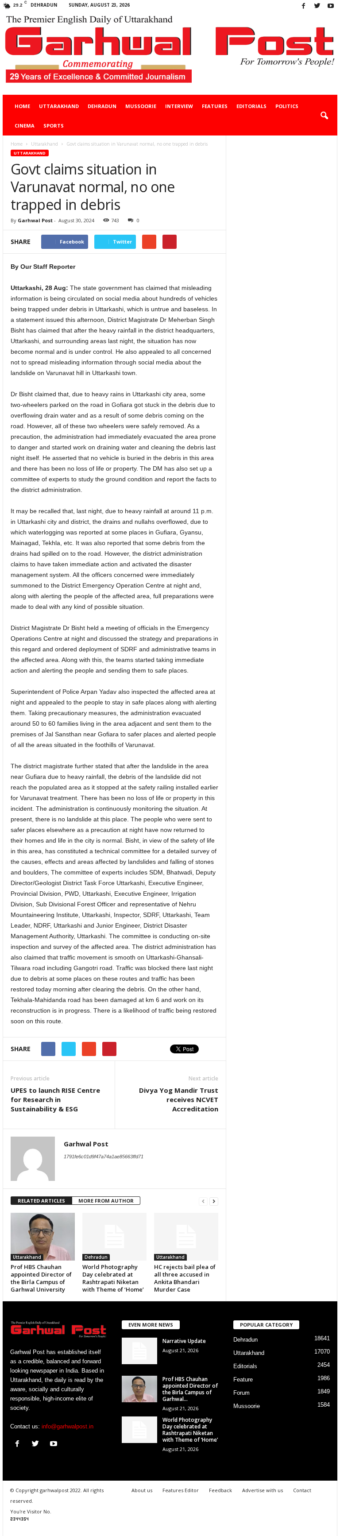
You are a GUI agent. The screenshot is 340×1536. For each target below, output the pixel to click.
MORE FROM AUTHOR (106, 1200)
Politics (286, 106)
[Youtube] (330, 6)
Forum (241, 1392)
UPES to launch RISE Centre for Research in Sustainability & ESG (55, 1099)
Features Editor (180, 1490)
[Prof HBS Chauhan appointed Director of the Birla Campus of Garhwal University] (43, 1237)
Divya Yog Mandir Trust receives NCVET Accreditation (178, 1099)
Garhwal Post (35, 220)
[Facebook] (303, 6)
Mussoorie (140, 106)
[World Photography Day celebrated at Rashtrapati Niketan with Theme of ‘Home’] (114, 1237)
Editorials (251, 106)
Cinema (25, 125)
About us (141, 1490)
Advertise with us (262, 1490)
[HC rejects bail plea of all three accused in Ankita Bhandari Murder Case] (186, 1237)
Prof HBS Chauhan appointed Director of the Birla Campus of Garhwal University (41, 1278)
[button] (324, 116)
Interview (179, 106)
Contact (302, 1490)
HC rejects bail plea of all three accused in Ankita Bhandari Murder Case (185, 1278)
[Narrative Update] (139, 1351)
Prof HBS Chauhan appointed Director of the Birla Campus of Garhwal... (190, 1389)
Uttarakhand (59, 106)
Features (215, 106)
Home (22, 106)
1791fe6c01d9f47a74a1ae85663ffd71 (103, 1156)
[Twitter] (317, 6)
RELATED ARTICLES (41, 1200)
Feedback (220, 1490)
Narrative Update (184, 1341)
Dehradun (102, 106)
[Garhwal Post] (170, 54)
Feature (243, 1379)
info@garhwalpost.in (67, 1426)
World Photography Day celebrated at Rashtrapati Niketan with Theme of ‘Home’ (113, 1278)
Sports (53, 125)
